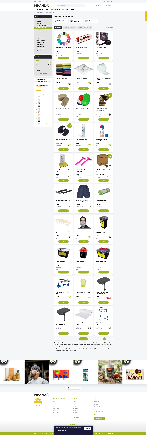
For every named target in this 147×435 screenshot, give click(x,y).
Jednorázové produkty (41, 27)
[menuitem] (39, 9)
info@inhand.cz (99, 409)
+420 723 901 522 (99, 411)
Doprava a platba (56, 408)
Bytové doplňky (40, 44)
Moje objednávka (56, 406)
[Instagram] (97, 414)
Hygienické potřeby (41, 38)
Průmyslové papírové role (42, 31)
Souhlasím (88, 428)
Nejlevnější (66, 27)
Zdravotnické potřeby (41, 40)
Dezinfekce (39, 23)
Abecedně (89, 27)
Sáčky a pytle (40, 29)
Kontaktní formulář (99, 418)
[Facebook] (95, 414)
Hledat (83, 5)
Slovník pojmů (55, 412)
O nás (54, 401)
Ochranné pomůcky (40, 36)
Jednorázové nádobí (41, 48)
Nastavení (59, 433)
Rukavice (39, 21)
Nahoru (58, 338)
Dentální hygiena (40, 42)
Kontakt (54, 415)
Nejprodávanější (81, 27)
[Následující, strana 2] (108, 338)
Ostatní (39, 33)
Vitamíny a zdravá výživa (41, 25)
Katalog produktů (40, 19)
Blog (54, 410)
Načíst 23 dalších (83, 338)
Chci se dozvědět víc (83, 354)
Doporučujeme (58, 27)
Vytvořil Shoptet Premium (99, 433)
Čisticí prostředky (40, 46)
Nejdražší (73, 27)
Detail (63, 57)
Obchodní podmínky (56, 403)
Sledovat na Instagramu (74, 387)
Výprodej (39, 50)
